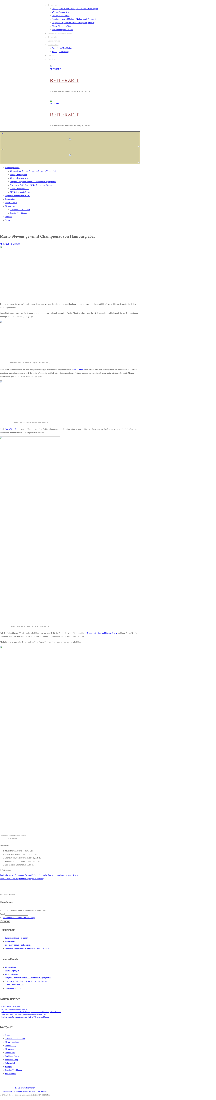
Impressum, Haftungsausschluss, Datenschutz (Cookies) (25, 1091)
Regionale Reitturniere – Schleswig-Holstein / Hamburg (27, 948)
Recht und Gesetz (12, 1056)
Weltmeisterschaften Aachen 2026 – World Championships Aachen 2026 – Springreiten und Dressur (31, 1012)
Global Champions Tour (14, 985)
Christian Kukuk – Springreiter (11, 1006)
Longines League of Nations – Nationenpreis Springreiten (28, 978)
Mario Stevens (79, 369)
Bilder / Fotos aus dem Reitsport (17, 945)
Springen (8, 1066)
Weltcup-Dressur (11, 974)
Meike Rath (4, 244)
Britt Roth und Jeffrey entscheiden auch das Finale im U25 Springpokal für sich (25, 1017)
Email (2, 914)
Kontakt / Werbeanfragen (25, 1088)
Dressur (8, 1035)
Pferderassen (10, 1049)
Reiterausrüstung (11, 1059)
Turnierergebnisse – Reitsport (16, 938)
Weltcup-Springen (12, 971)
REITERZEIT (64, 80)
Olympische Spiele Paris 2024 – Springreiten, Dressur (26, 981)
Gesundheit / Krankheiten (15, 1038)
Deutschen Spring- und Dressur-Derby (101, 633)
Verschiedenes (10, 1073)
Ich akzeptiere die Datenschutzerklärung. (19, 918)
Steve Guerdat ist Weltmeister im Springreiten (15, 1009)
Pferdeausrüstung (12, 1042)
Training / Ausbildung (13, 1070)
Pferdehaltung (10, 1045)
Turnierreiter (10, 941)
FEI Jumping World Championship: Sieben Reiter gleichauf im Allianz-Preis (24, 1014)
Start (2, 133)
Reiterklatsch (10, 1063)
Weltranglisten (10, 967)
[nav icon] (139, 146)
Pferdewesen (10, 1052)
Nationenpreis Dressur (14, 988)
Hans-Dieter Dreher (12, 429)
